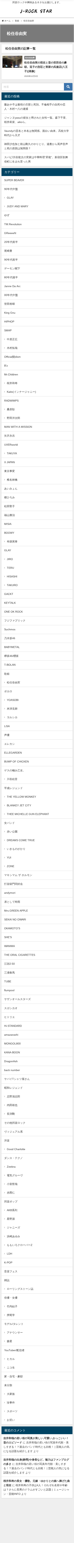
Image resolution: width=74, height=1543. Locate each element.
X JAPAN (9, 462)
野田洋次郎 (13, 418)
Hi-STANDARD (13, 1026)
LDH (9, 1253)
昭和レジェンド (13, 1087)
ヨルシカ (12, 717)
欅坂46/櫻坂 (11, 656)
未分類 (8, 1385)
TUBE (7, 981)
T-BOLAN (10, 664)
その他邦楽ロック (14, 1122)
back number (12, 1070)
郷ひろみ (9, 497)
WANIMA (9, 946)
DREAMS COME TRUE (21, 840)
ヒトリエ (9, 1017)
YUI (9, 857)
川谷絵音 (12, 779)
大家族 (11, 1394)
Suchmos (9, 629)
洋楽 (6, 1140)
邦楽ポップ (10, 1201)
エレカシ (9, 744)
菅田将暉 (9, 304)
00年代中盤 (11, 295)
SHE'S (8, 937)
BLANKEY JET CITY (19, 805)
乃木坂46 (9, 638)
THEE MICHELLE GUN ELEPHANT (28, 814)
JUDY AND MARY (17, 206)
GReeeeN (10, 233)
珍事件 (11, 1402)
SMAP (8, 330)
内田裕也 (12, 1105)
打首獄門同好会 (13, 884)
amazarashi (11, 1034)
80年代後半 (11, 277)
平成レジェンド (13, 788)
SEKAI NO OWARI (15, 919)
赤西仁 (11, 1192)
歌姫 (6, 673)
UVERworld (11, 444)
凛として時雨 (12, 901)
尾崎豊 (8, 250)
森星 (9, 1341)
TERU (10, 567)
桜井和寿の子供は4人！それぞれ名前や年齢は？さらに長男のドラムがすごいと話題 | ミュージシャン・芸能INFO (36, 1489)
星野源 (11, 1218)
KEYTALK (10, 602)
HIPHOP (9, 321)
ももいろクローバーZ (19, 1245)
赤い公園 (12, 831)
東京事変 (9, 471)
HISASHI (12, 576)
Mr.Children (11, 374)
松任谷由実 (13, 682)
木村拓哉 (12, 348)
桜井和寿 (12, 383)
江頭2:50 (9, 963)
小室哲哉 (12, 1184)
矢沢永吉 (9, 435)
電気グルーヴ (15, 1175)
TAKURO (12, 585)
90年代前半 (11, 259)
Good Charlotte (16, 1149)
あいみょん (10, 488)
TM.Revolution (13, 224)
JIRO (10, 559)
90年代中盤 (11, 189)
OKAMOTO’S (12, 928)
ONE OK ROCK (13, 611)
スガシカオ (10, 1008)
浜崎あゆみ (13, 1236)
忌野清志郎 (13, 1096)
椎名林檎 (12, 479)
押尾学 (11, 1315)
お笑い (11, 1420)
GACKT (8, 594)
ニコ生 (11, 1367)
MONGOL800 (12, 1043)
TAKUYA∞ (13, 453)
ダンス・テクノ (13, 1158)
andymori (9, 892)
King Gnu (9, 312)
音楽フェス (10, 1271)
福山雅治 (9, 515)
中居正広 (12, 339)
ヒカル (11, 1359)
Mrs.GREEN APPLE (16, 910)
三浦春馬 (9, 972)
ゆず (6, 215)
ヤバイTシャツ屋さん (17, 1079)
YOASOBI (13, 700)
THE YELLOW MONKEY (21, 796)
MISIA (7, 524)
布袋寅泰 (12, 541)
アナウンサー (15, 1332)
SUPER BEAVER (14, 180)
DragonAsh (11, 1061)
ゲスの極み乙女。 (14, 770)
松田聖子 (9, 506)
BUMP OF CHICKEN (16, 761)
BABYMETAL (12, 647)
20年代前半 (11, 242)
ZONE (10, 866)
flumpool (9, 990)
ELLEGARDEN (13, 752)
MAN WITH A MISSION (18, 426)
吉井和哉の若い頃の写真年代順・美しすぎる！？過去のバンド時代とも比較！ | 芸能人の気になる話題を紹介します (36, 1446)
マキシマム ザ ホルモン (18, 875)
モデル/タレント (14, 1324)
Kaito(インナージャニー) (21, 391)
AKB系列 (12, 1210)
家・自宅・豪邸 (13, 1376)
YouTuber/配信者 (14, 1350)
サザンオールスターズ (17, 999)
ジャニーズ (13, 1227)
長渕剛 (11, 1113)
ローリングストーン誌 (20, 1289)
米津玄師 (12, 708)
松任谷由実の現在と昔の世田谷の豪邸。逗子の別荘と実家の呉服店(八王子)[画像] (46, 66)
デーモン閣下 (12, 268)
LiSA (7, 726)
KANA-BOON (12, 1052)
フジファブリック (14, 620)
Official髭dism (12, 356)
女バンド (9, 823)
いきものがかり (16, 849)
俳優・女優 (10, 1297)
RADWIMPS (11, 400)
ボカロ (8, 691)
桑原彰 (11, 409)
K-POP (8, 1262)
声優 (6, 735)
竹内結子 (12, 1306)
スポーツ (12, 1411)
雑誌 (6, 1280)
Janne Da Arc (12, 286)
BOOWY (9, 532)
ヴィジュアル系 (13, 1131)
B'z (6, 365)
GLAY (10, 197)
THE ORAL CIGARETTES (19, 955)
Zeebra (11, 1166)
